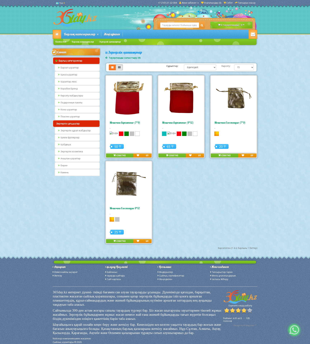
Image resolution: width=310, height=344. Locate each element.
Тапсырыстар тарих (222, 272)
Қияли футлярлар (69, 137)
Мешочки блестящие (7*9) (230, 122)
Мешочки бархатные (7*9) (125, 122)
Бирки (63, 165)
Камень (64, 172)
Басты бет (60, 41)
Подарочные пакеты (71, 102)
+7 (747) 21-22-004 (167, 2)
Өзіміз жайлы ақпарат (66, 272)
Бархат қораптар (69, 67)
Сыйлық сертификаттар (171, 275)
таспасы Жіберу (220, 279)
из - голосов (236, 319)
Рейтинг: (228, 318)
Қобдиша (65, 144)
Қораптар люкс (68, 81)
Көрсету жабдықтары (71, 95)
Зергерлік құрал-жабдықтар (75, 130)
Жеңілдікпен (112, 34)
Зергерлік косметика (71, 151)
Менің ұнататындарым (224, 275)
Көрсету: (225, 66)
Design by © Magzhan (244, 325)
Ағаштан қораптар (70, 158)
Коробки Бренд (69, 88)
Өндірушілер (166, 272)
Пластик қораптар (70, 116)
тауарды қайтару (116, 275)
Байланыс (112, 272)
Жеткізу (58, 275)
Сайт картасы (114, 279)
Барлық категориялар (80, 34)
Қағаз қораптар (68, 74)
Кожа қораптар (68, 109)
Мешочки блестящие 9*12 (125, 208)
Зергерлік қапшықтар (110, 41)
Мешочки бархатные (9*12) (178, 122)
